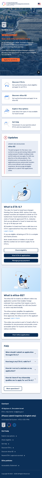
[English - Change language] (39, 4)
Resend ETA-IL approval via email (12, 455)
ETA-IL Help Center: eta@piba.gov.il (13, 412)
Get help (4, 444)
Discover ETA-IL (7, 448)
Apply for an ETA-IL (10, 60)
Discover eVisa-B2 (7, 451)
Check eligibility (21, 250)
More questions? (12, 388)
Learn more (8, 231)
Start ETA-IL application (21, 255)
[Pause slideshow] (38, 72)
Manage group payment (21, 260)
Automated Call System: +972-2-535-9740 (15, 419)
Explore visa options (8, 436)
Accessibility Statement (9, 465)
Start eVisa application (21, 335)
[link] (21, 85)
